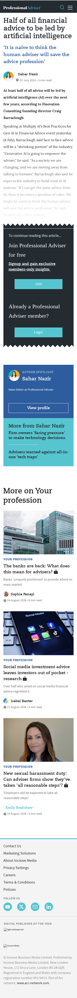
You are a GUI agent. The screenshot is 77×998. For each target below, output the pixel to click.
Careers (9, 875)
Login (38, 332)
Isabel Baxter (22, 701)
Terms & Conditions (19, 882)
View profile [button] (38, 408)
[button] (61, 7)
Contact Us (12, 846)
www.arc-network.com (33, 983)
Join (38, 283)
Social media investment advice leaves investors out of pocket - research (36, 673)
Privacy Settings (16, 867)
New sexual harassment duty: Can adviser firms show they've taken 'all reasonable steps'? (36, 779)
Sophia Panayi (22, 594)
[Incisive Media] (11, 945)
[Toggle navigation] (69, 7)
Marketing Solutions (19, 853)
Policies (9, 889)
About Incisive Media (20, 860)
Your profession (18, 559)
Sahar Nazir (28, 74)
